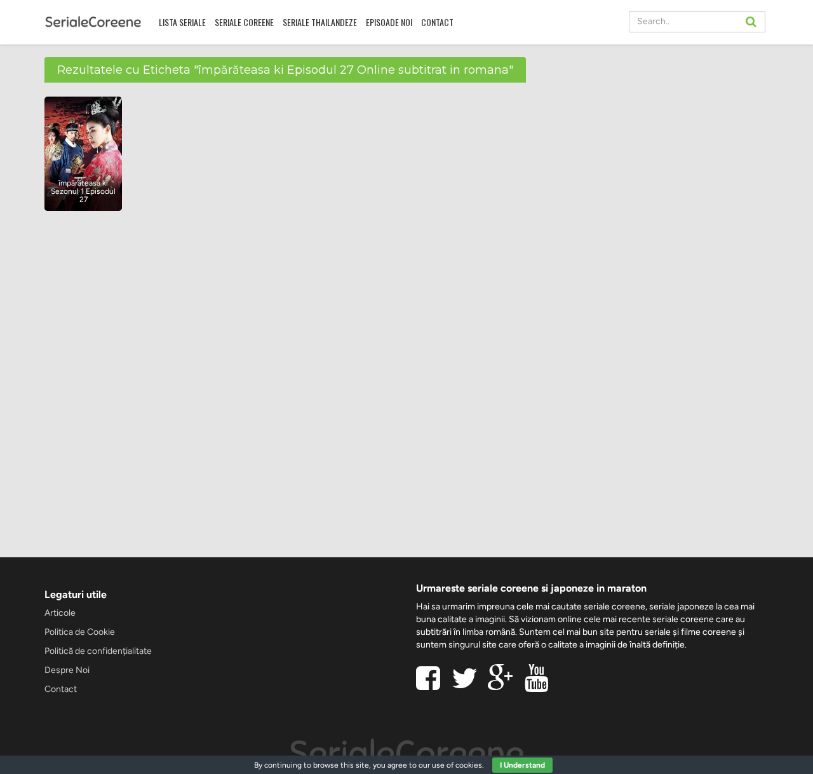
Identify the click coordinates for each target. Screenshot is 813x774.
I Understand (522, 765)
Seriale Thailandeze (320, 22)
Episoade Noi (389, 22)
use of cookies (457, 765)
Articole (60, 613)
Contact (437, 22)
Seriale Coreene (244, 22)
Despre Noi (67, 670)
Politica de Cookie (79, 632)
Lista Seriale (182, 22)
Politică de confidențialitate (98, 651)
